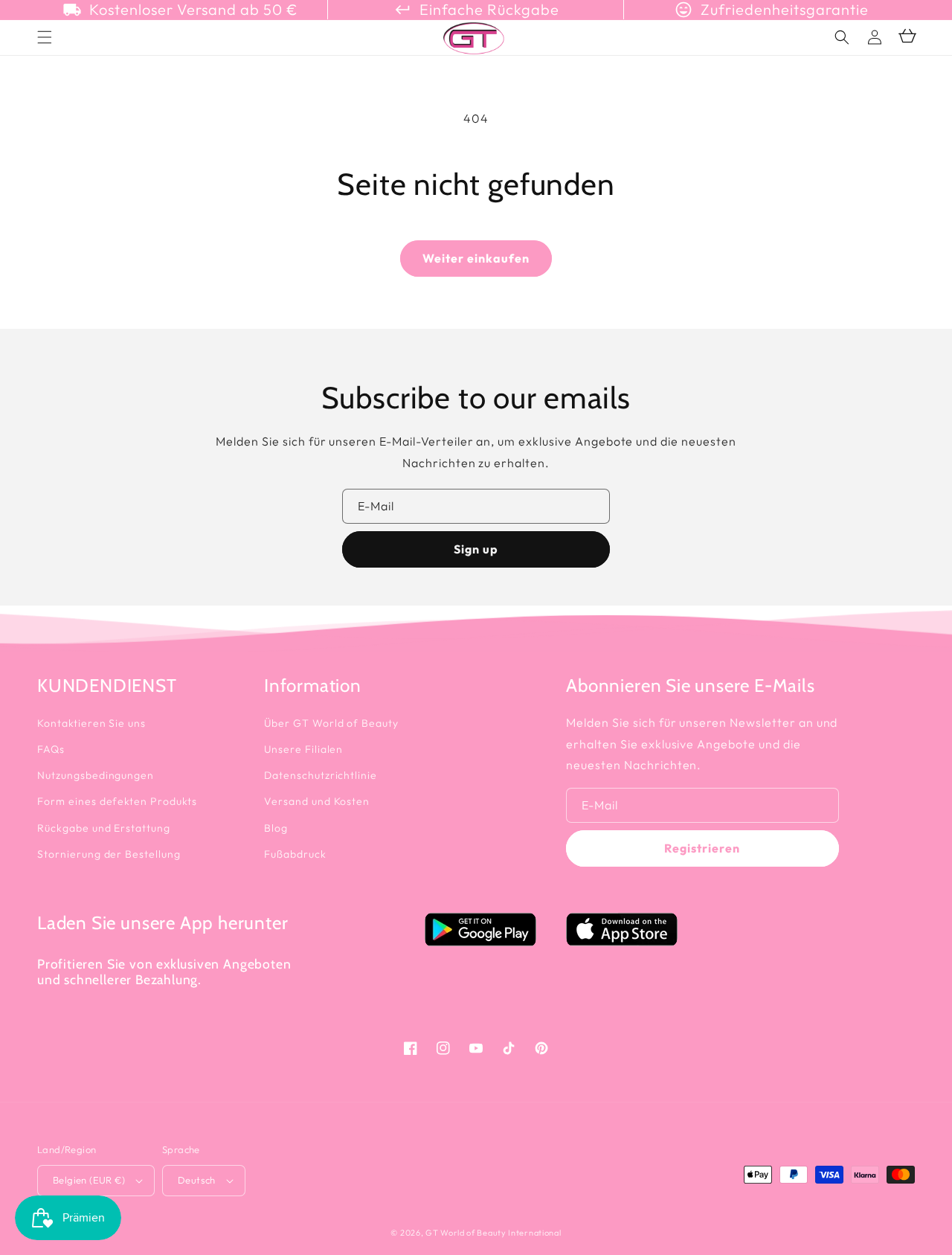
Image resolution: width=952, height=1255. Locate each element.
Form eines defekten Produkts (117, 801)
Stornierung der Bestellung (109, 854)
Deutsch (197, 1180)
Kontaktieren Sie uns (91, 723)
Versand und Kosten (317, 801)
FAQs (51, 749)
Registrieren (702, 848)
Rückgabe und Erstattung (103, 828)
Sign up (476, 549)
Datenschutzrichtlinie (320, 775)
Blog (276, 828)
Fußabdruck (295, 854)
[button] (842, 37)
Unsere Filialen (303, 749)
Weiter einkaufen (476, 258)
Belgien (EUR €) (89, 1180)
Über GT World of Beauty (331, 723)
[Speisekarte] (44, 37)
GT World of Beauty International (493, 1232)
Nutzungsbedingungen (95, 775)
